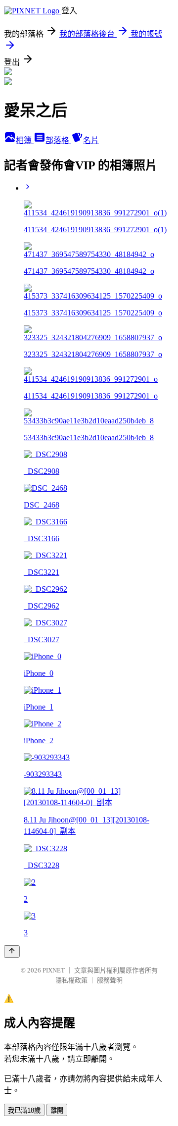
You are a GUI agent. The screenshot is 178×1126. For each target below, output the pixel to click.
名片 (91, 140)
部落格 (58, 140)
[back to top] (12, 951)
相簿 (25, 140)
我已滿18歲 (24, 1110)
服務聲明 (110, 980)
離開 (56, 1110)
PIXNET (54, 970)
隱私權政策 (71, 980)
